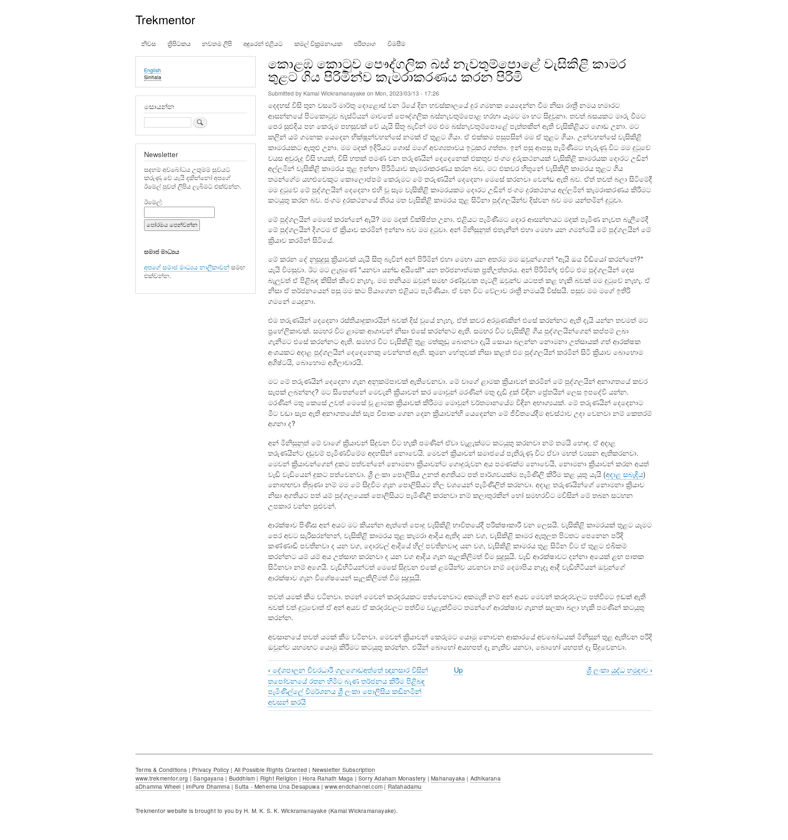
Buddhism (242, 778)
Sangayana (208, 778)
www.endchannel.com (354, 786)
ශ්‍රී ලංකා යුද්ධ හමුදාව (619, 669)
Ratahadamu (405, 786)
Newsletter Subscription (344, 769)
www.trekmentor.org (161, 778)
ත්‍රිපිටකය (179, 43)
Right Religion (279, 778)
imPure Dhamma (208, 786)
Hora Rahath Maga (327, 778)
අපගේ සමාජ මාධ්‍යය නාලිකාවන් (186, 266)
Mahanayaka (448, 778)
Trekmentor (165, 19)
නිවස (148, 43)
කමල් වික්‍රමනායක (318, 43)
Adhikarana (485, 778)
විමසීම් (396, 43)
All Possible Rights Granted (270, 769)
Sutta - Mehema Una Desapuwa (277, 786)
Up (458, 669)
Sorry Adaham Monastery (392, 778)
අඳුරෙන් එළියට (263, 43)
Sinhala (152, 76)
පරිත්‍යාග (365, 43)
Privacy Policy (210, 769)
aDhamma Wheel (158, 786)
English (152, 69)
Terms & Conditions (161, 769)
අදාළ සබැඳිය (624, 474)
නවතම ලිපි (217, 43)
